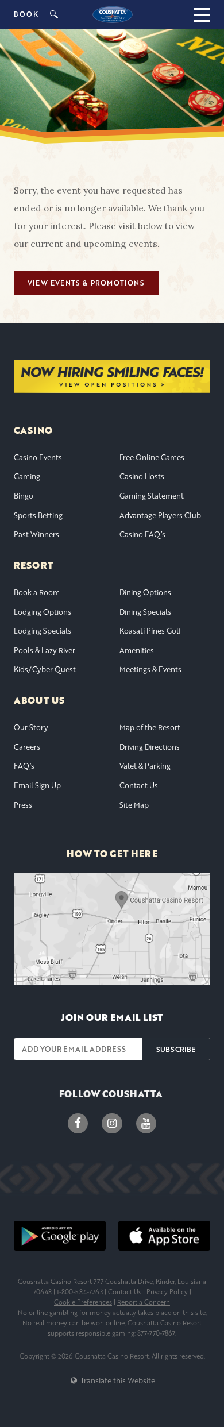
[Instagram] (112, 1123)
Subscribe (175, 1049)
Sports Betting (38, 515)
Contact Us (138, 785)
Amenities (136, 650)
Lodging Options (42, 612)
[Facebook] (78, 1123)
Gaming (27, 476)
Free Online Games (151, 457)
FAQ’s (24, 766)
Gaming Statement (151, 496)
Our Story (31, 727)
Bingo (23, 496)
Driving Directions (149, 747)
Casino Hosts (141, 476)
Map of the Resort (149, 727)
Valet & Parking (145, 766)
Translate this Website (117, 1380)
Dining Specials (145, 612)
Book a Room (37, 592)
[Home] (112, 14)
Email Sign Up (37, 785)
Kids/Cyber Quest (45, 669)
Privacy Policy (167, 1291)
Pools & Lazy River (44, 650)
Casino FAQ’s (142, 534)
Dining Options (145, 592)
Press (23, 805)
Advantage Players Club (160, 515)
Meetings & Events (150, 669)
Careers (27, 747)
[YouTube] (146, 1123)
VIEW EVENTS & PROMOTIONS (86, 283)
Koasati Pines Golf (150, 631)
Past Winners (36, 534)
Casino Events (38, 457)
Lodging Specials (42, 631)
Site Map (134, 805)
